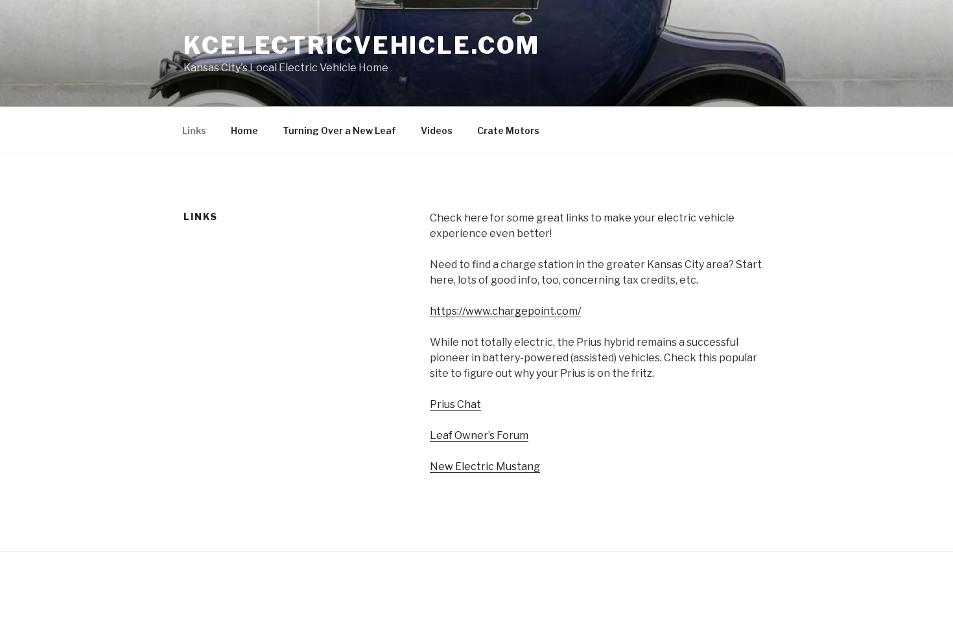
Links (194, 130)
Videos (437, 130)
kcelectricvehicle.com (361, 45)
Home (244, 130)
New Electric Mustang (485, 466)
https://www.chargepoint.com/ (505, 311)
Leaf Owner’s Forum (479, 435)
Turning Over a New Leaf (339, 130)
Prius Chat (455, 404)
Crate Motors (508, 130)
